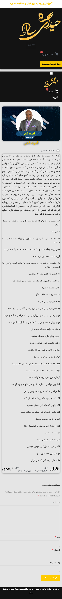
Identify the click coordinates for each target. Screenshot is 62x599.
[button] (31, 45)
